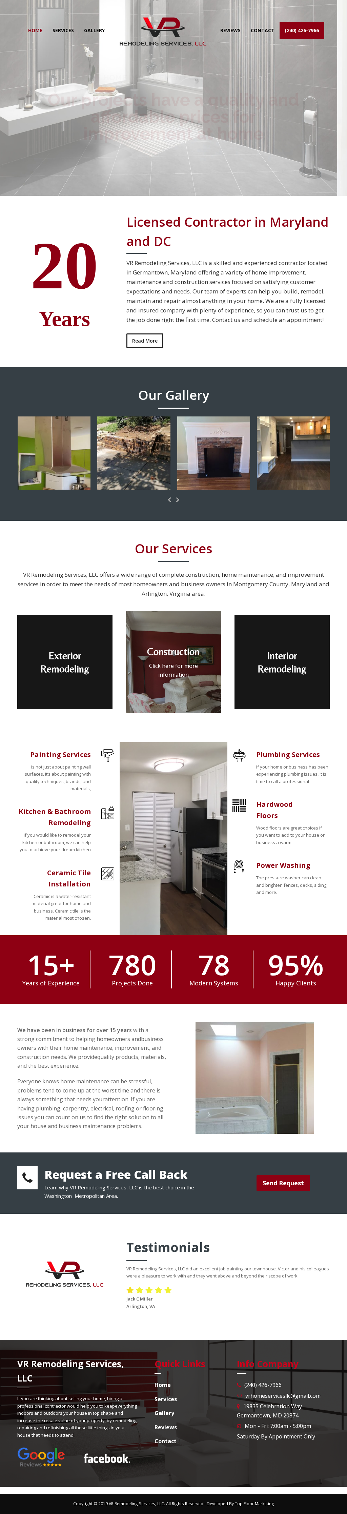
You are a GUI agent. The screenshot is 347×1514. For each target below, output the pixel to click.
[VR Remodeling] (53, 486)
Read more (151, 157)
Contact (191, 157)
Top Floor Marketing (254, 1504)
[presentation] (169, 499)
